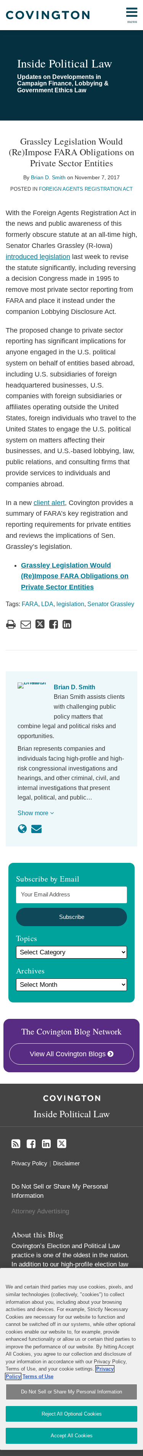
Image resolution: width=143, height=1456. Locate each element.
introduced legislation (38, 257)
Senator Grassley (110, 604)
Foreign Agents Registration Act (86, 189)
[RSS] (15, 1144)
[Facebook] (31, 1144)
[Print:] (11, 624)
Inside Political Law (64, 63)
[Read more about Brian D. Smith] (22, 829)
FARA (30, 604)
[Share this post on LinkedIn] (67, 624)
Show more (34, 813)
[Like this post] (53, 624)
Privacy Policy (29, 1163)
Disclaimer (66, 1163)
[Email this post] (26, 624)
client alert (49, 503)
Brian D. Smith (48, 177)
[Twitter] (61, 1143)
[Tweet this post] (40, 624)
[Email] (36, 829)
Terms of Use (37, 1376)
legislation (70, 604)
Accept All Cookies (72, 1435)
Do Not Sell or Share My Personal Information (71, 1392)
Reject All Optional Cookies (72, 1414)
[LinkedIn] (46, 1144)
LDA (47, 604)
